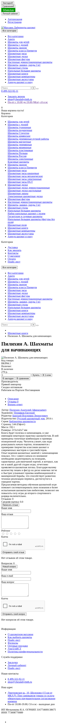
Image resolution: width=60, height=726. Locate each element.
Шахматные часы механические (25, 176)
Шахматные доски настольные (24, 190)
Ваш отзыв (7, 514)
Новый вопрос (9, 566)
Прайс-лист (14, 261)
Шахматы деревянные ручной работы (28, 139)
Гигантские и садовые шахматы (25, 216)
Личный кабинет (17, 665)
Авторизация (15, 19)
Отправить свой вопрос (14, 614)
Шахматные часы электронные (25, 179)
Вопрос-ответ (15, 404)
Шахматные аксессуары (21, 79)
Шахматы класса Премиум (22, 50)
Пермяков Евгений (24, 412)
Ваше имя (6, 508)
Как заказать (14, 250)
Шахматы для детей (18, 42)
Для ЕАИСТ (14, 648)
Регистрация (14, 22)
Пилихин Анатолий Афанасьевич (27, 410)
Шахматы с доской (18, 45)
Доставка (13, 247)
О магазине (14, 256)
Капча (4, 536)
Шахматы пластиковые (20, 150)
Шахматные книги (18, 73)
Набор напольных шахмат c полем (26, 213)
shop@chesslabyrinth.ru (20, 99)
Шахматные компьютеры (21, 76)
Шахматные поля (17, 225)
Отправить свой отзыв (13, 552)
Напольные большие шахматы (24, 70)
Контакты (13, 253)
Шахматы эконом (17, 47)
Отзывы (13, 401)
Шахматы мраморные (19, 147)
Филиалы (13, 643)
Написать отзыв (10, 505)
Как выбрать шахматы (20, 637)
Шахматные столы (18, 68)
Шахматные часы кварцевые (23, 173)
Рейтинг (5, 530)
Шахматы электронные (20, 159)
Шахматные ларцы (18, 193)
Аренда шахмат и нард (20, 82)
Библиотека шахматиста (22, 421)
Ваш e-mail (7, 575)
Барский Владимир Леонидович (30, 415)
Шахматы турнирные (19, 127)
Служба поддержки (12, 657)
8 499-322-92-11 (9, 91)
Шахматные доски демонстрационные (29, 187)
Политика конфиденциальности (25, 651)
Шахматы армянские (19, 136)
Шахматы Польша (18, 153)
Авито (11, 39)
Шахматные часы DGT (20, 182)
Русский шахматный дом (31, 418)
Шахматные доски (18, 56)
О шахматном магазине (20, 634)
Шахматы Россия (17, 156)
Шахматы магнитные (19, 141)
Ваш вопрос (7, 582)
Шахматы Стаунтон (18, 133)
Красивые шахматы (18, 161)
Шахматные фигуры (19, 59)
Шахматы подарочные (20, 130)
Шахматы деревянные (20, 144)
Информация (8, 629)
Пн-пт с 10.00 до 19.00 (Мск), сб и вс (28, 102)
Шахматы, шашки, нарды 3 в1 (24, 65)
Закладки (13, 662)
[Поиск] (37, 88)
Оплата (12, 258)
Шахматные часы (17, 53)
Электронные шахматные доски (25, 196)
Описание (13, 398)
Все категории (16, 36)
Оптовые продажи (18, 645)
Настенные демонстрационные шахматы (30, 62)
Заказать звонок (16, 96)
